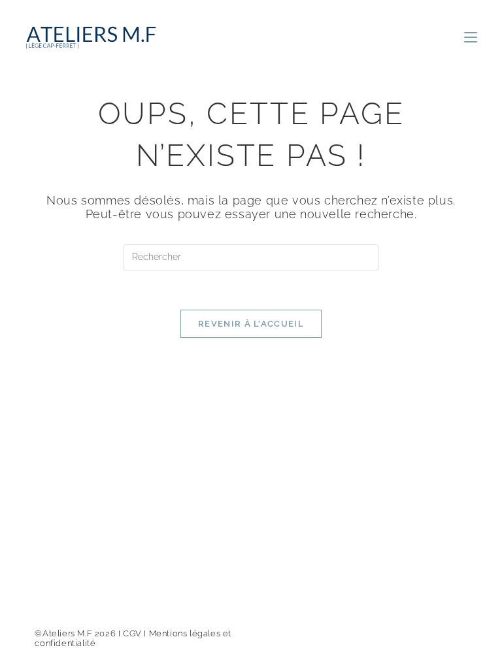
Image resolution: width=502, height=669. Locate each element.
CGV (132, 633)
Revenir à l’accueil (251, 324)
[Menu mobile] (470, 37)
